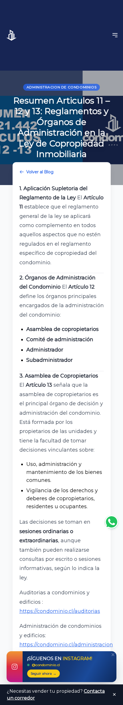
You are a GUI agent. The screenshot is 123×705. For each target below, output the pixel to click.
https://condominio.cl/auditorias (59, 611)
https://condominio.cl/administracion (66, 645)
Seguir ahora (43, 673)
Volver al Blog (39, 171)
